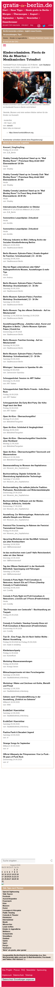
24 (3, 879)
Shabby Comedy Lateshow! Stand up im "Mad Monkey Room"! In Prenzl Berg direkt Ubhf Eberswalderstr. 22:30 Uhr (24, 193)
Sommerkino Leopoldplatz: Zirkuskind (20, 218)
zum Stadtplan (45, 65)
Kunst (5, 908)
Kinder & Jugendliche (18, 38)
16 (18, 874)
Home (5, 38)
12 (8, 874)
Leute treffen (8, 927)
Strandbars (7, 936)
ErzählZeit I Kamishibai (13, 710)
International (8, 920)
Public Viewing (9, 913)
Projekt (25, 25)
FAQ (31, 25)
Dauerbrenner (9, 22)
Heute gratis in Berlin (37, 10)
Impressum (7, 975)
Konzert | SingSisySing (13, 147)
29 (15, 879)
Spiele (5, 941)
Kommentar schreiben (23, 140)
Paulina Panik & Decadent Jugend (18, 732)
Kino (4, 903)
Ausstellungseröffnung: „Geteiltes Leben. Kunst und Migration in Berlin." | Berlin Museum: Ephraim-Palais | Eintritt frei (27, 326)
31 (3, 881)
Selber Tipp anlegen (11, 25)
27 (10, 879)
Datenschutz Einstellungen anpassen (18, 979)
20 (10, 877)
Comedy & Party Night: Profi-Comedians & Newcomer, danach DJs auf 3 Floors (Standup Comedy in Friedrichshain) (23, 582)
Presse (17, 970)
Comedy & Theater (10, 915)
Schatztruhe (8, 934)
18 (5, 877)
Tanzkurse (7, 948)
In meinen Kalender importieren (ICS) (5, 45)
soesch (10, 126)
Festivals (6, 896)
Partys (5, 945)
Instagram (39, 26)
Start (5, 10)
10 (3, 874)
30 (18, 879)
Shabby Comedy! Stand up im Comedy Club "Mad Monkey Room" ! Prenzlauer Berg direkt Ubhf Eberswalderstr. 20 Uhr (26, 177)
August (34, 14)
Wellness (6, 931)
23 (18, 877)
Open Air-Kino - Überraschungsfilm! (19, 416)
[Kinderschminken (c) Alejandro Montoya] (27, 103)
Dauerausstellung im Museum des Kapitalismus (24, 465)
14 (13, 874)
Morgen (6, 14)
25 (5, 879)
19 (8, 877)
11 (5, 874)
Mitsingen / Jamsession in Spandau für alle (23, 367)
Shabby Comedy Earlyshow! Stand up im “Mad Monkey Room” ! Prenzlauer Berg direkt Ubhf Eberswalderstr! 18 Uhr (24, 161)
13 (10, 874)
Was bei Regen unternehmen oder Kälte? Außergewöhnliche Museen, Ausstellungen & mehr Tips (26, 269)
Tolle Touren (8, 894)
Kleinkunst (7, 917)
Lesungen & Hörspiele (12, 910)
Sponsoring (41, 970)
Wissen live (7, 924)
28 (13, 879)
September (8, 18)
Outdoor (6, 938)
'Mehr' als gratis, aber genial (14, 950)
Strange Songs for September (16, 743)
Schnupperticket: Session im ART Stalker (22, 378)
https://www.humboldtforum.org (21, 133)
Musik (5, 922)
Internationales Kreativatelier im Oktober (21, 207)
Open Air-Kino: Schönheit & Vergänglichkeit (23, 427)
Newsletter (32, 18)
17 (3, 877)
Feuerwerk (7, 901)
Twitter (44, 26)
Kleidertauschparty (11, 650)
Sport (5, 943)
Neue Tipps (17, 10)
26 (8, 879)
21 (13, 877)
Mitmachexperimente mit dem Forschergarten (23, 672)
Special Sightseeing (11, 892)
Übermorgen (20, 14)
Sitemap (28, 975)
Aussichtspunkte (10, 899)
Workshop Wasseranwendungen (17, 661)
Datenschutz (18, 975)
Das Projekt (7, 970)
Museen (6, 906)
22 (15, 877)
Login (50, 25)
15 (15, 874)
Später (20, 18)
